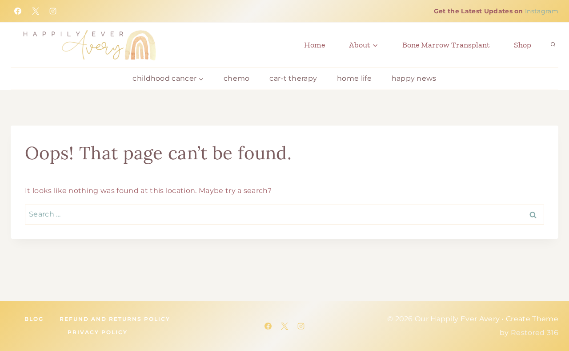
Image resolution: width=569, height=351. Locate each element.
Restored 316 (534, 332)
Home (314, 45)
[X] (35, 11)
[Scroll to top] (516, 315)
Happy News (414, 78)
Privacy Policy (98, 332)
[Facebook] (18, 11)
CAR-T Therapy (293, 78)
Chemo (237, 78)
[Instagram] (53, 11)
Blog (34, 319)
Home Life (354, 78)
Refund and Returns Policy (115, 319)
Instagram (541, 11)
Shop (522, 45)
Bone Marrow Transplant (446, 45)
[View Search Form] (553, 44)
